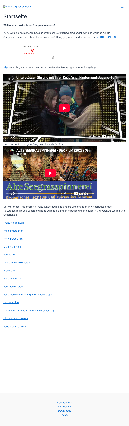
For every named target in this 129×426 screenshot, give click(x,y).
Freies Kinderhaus (13, 222)
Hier (5, 67)
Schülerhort (9, 254)
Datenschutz (64, 402)
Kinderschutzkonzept (15, 318)
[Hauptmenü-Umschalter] (122, 6)
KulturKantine (11, 302)
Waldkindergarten (13, 230)
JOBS (64, 414)
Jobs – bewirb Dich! (14, 326)
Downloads (64, 410)
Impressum (64, 406)
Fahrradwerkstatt (13, 286)
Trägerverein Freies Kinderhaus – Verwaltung (28, 310)
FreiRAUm (9, 270)
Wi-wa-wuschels (13, 238)
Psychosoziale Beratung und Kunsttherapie (27, 294)
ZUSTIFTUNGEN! (107, 37)
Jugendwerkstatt (13, 278)
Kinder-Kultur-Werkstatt (16, 262)
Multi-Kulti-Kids (12, 246)
